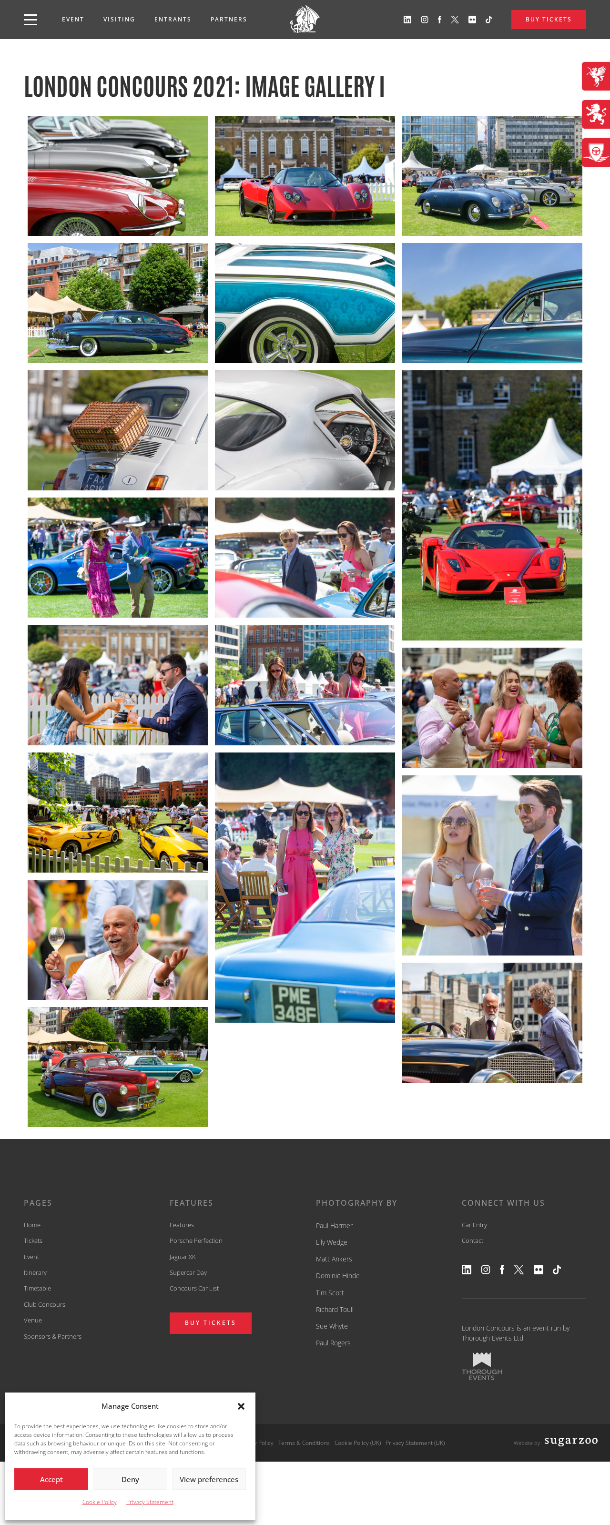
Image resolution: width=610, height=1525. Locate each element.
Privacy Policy (256, 1443)
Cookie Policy (99, 1502)
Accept (51, 1479)
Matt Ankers (334, 1258)
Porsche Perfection (196, 1240)
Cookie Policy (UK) (358, 1443)
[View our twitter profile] (455, 19)
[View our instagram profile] (424, 19)
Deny (130, 1479)
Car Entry (474, 1224)
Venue (33, 1320)
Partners (229, 19)
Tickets (33, 1240)
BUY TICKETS (549, 19)
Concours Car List (194, 1288)
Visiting (119, 19)
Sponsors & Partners (52, 1336)
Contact (472, 1240)
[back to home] (305, 19)
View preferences (209, 1479)
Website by (527, 1442)
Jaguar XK (183, 1256)
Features (182, 1224)
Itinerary (35, 1272)
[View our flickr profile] (472, 19)
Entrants (173, 19)
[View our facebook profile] (440, 19)
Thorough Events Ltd (492, 1337)
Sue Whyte (332, 1326)
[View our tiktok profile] (489, 19)
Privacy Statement (149, 1502)
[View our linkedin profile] (407, 19)
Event (73, 19)
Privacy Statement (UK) (415, 1443)
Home (32, 1224)
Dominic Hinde (338, 1275)
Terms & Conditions (304, 1443)
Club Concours (44, 1304)
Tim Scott (330, 1292)
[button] (241, 1406)
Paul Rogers (333, 1342)
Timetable (37, 1288)
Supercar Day (188, 1272)
